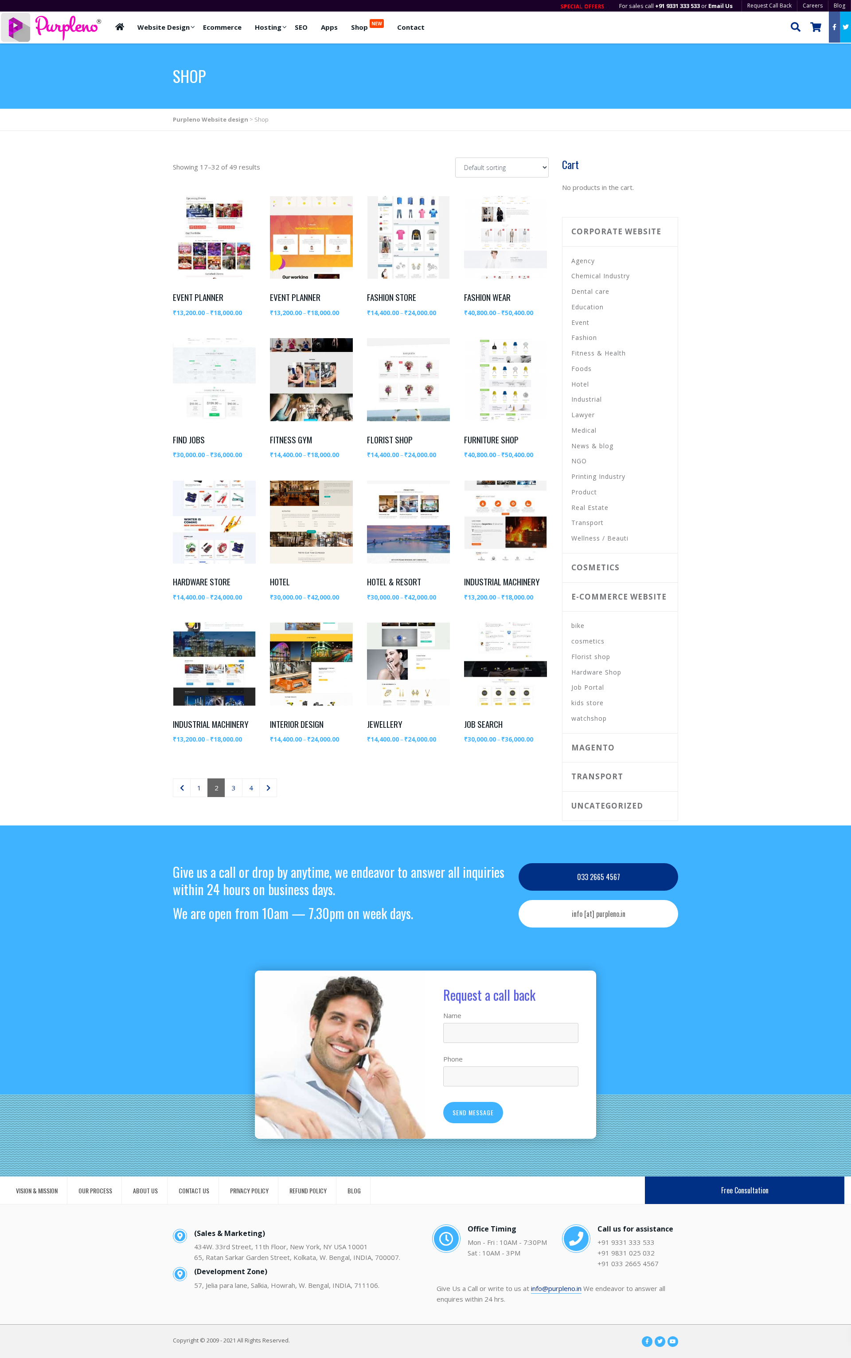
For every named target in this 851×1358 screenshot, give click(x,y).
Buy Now (218, 207)
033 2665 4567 (598, 877)
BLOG (354, 1190)
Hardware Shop (596, 672)
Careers (813, 5)
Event (580, 322)
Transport (587, 522)
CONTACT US (194, 1190)
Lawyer (583, 415)
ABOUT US (145, 1190)
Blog (839, 5)
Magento (593, 747)
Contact (411, 27)
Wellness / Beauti (599, 538)
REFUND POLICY (308, 1190)
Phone (453, 1058)
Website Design (163, 27)
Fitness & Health (598, 353)
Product (584, 492)
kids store (587, 703)
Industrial (586, 399)
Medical (584, 430)
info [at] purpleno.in (598, 913)
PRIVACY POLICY (249, 1190)
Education (587, 307)
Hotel (580, 384)
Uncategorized (607, 806)
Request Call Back (769, 5)
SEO (301, 27)
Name (452, 1015)
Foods (581, 368)
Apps (329, 27)
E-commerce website (619, 597)
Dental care (590, 291)
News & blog (592, 446)
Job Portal (587, 687)
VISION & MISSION (37, 1190)
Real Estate (590, 507)
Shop (366, 26)
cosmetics (595, 567)
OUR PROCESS (95, 1190)
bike (578, 625)
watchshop (589, 718)
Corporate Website (616, 231)
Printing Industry (598, 476)
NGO (579, 461)
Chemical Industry (600, 276)
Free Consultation (745, 1190)
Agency (583, 261)
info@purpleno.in (556, 1288)
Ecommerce (222, 27)
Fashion (584, 337)
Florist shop (590, 656)
